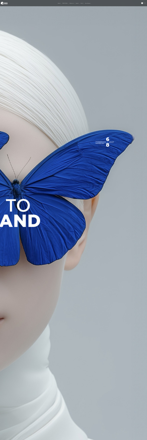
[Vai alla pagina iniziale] (4, 3)
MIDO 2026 (64, 3)
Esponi (77, 3)
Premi (82, 3)
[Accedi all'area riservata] (142, 3)
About (59, 3)
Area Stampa (87, 3)
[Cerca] (143, 3)
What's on (71, 3)
